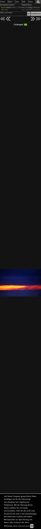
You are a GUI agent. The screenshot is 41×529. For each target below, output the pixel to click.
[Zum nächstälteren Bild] (38, 18)
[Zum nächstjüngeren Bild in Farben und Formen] (8, 18)
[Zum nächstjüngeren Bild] (2, 18)
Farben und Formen (6, 13)
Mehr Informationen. (21, 526)
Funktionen (36, 13)
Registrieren (27, 5)
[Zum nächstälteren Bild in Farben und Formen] (33, 18)
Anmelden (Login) (7, 5)
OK (31, 526)
